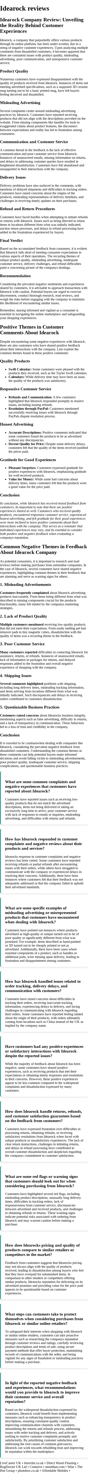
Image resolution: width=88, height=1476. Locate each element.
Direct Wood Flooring (61, 1463)
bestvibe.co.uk (34, 1463)
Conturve (36, 1467)
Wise (70, 1467)
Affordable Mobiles (55, 1470)
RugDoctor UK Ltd (13, 1467)
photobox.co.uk (28, 1470)
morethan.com (55, 1467)
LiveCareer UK (10, 1463)
